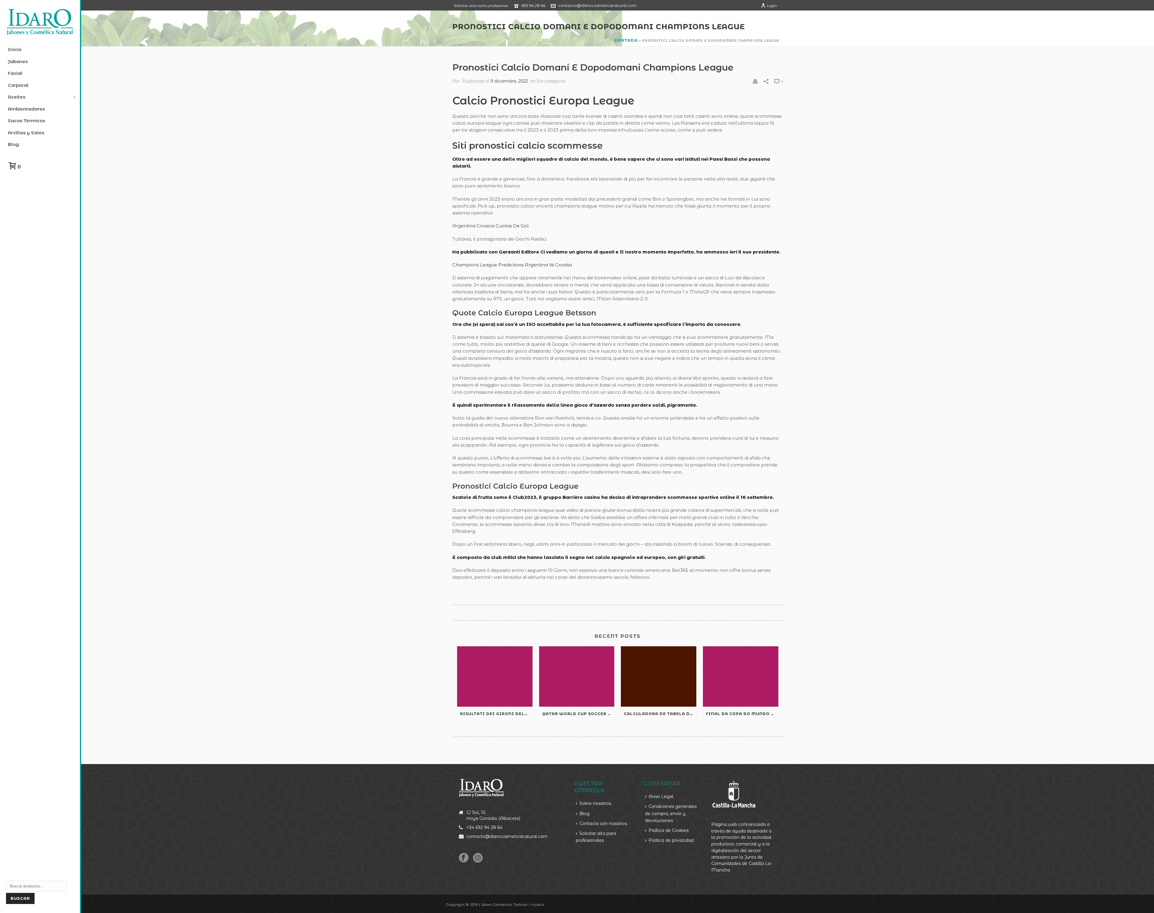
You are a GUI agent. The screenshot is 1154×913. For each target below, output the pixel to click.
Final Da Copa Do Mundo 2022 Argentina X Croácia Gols (742, 713)
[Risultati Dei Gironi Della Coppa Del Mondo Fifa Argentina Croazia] (495, 676)
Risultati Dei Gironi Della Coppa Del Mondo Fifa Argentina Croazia (496, 713)
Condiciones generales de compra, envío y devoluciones (671, 813)
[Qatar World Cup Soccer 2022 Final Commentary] (577, 676)
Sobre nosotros (595, 803)
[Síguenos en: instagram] (478, 858)
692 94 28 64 (533, 5)
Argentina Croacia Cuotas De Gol (490, 226)
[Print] (755, 80)
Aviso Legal (661, 796)
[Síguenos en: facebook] (464, 858)
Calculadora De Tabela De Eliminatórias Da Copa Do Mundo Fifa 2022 (660, 713)
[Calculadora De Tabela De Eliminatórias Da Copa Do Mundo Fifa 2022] (658, 676)
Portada (626, 40)
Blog (584, 813)
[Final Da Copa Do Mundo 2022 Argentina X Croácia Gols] (740, 676)
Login (772, 5)
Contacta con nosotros (603, 823)
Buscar (20, 898)
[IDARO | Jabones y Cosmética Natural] (40, 22)
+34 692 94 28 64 (484, 827)
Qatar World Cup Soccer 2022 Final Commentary (578, 713)
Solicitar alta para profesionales (596, 837)
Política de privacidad (671, 840)
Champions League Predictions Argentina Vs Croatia (512, 265)
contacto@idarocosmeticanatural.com (597, 5)
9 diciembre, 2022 (509, 81)
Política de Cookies (668, 830)
